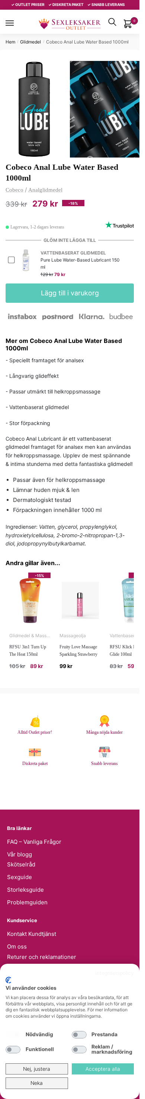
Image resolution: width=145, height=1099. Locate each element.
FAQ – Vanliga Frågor (34, 841)
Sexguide (19, 877)
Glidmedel (30, 42)
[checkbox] (13, 1034)
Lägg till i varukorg (70, 293)
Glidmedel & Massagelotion (30, 635)
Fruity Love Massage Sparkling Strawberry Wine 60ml (78, 654)
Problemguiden (27, 902)
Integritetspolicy (114, 973)
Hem (10, 42)
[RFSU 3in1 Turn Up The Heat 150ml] (30, 600)
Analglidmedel (45, 190)
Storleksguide (25, 889)
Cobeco (14, 190)
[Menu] (17, 23)
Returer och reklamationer (41, 956)
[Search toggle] (112, 22)
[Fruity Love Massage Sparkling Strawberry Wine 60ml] (80, 600)
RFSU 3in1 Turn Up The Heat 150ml (27, 650)
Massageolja (72, 635)
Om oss (17, 946)
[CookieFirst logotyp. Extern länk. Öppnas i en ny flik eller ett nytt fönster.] (8, 980)
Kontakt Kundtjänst (31, 933)
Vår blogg (19, 854)
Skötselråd (21, 864)
